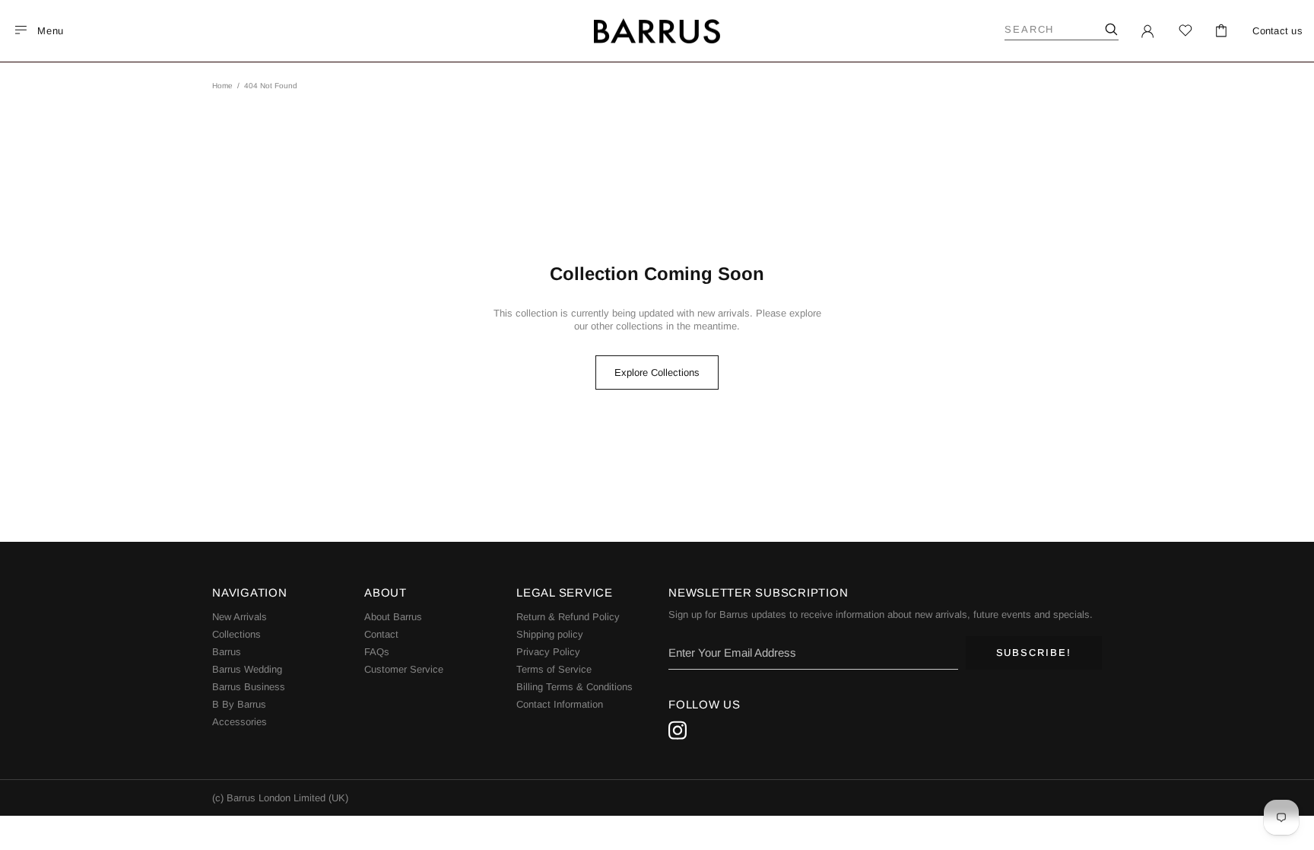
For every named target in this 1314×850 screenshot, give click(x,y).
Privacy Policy (548, 651)
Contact (381, 634)
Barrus (226, 651)
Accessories (239, 721)
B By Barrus (239, 704)
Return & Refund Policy (568, 616)
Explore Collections (657, 372)
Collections (236, 634)
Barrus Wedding (247, 669)
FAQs (376, 651)
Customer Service (403, 669)
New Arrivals (239, 616)
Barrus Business (248, 686)
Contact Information (559, 704)
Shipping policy (549, 634)
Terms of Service (554, 669)
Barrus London (657, 31)
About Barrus (393, 616)
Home (222, 85)
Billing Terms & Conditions (574, 686)
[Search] (1111, 29)
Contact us (1277, 31)
